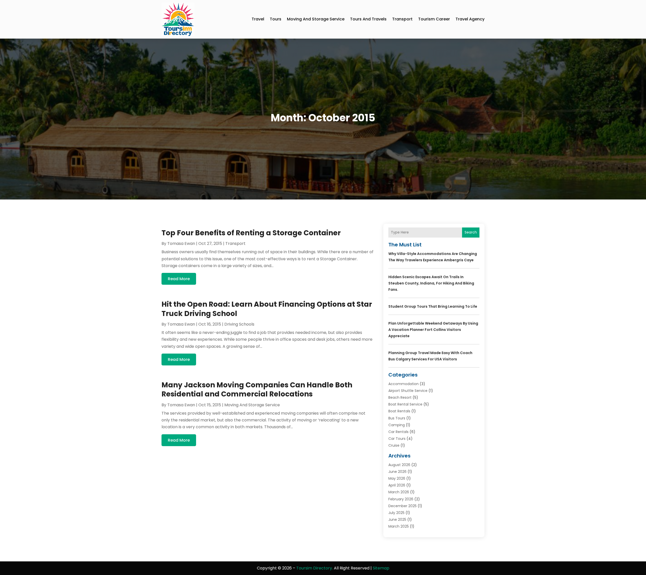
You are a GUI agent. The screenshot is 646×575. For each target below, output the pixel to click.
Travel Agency (469, 19)
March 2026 (398, 492)
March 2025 (398, 526)
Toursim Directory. (314, 568)
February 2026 (400, 499)
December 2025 (402, 505)
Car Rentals (398, 431)
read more (179, 279)
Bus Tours (396, 418)
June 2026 (397, 471)
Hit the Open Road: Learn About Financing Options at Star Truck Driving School (267, 308)
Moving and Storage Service (315, 19)
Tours (275, 19)
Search (471, 232)
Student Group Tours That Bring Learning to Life (432, 306)
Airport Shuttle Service (407, 390)
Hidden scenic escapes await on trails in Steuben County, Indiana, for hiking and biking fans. (431, 283)
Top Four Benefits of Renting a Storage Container (251, 233)
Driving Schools (239, 324)
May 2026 (396, 478)
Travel (258, 19)
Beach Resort (400, 397)
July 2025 (396, 512)
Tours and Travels (368, 19)
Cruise (393, 445)
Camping (396, 424)
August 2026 (399, 464)
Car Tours (397, 438)
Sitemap (381, 568)
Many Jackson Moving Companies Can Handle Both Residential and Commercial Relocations (257, 389)
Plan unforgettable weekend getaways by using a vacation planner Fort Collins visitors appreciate (433, 329)
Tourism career (434, 19)
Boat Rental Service (405, 404)
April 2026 (396, 485)
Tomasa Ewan (181, 243)
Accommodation (403, 383)
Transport (402, 19)
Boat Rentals (399, 411)
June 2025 (397, 519)
